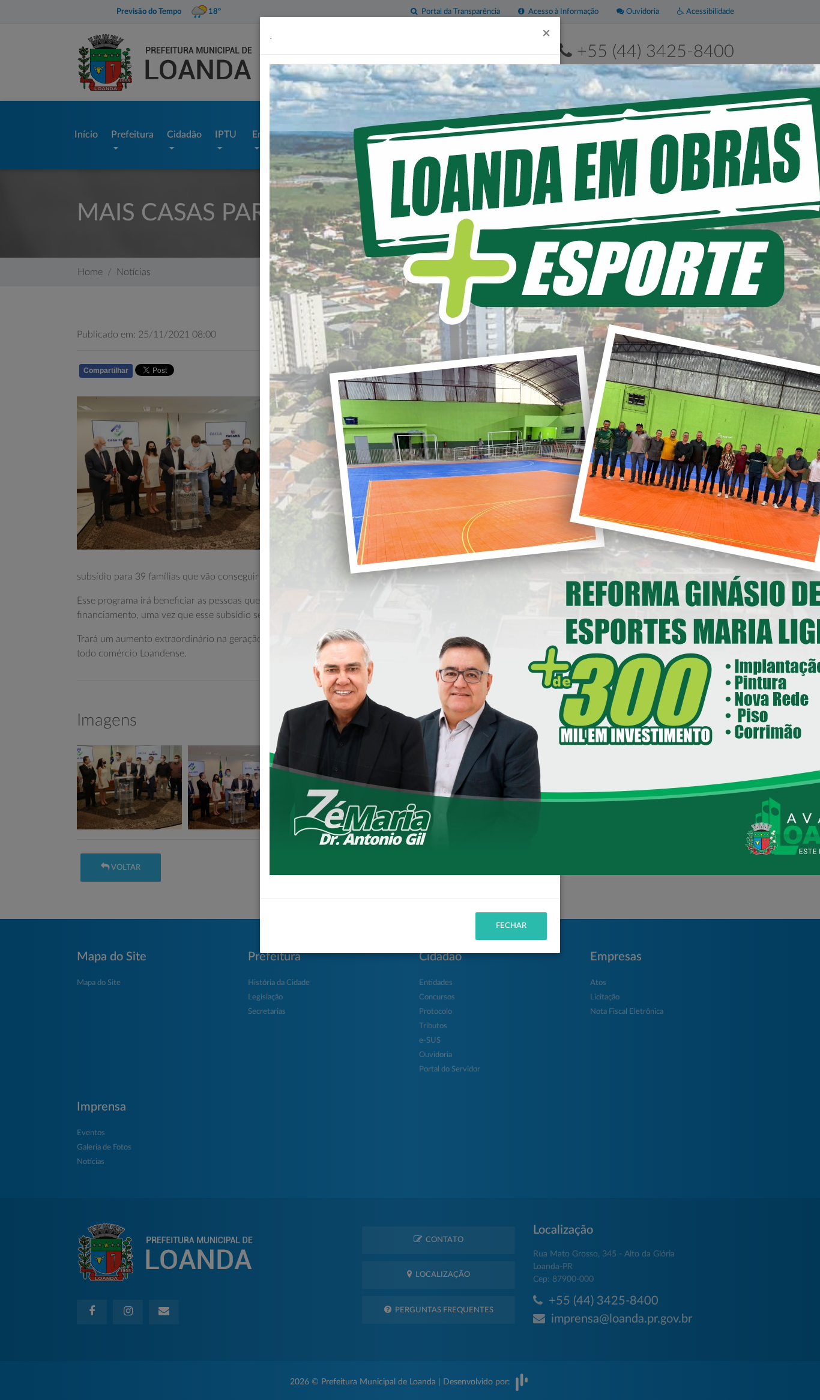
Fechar (511, 926)
